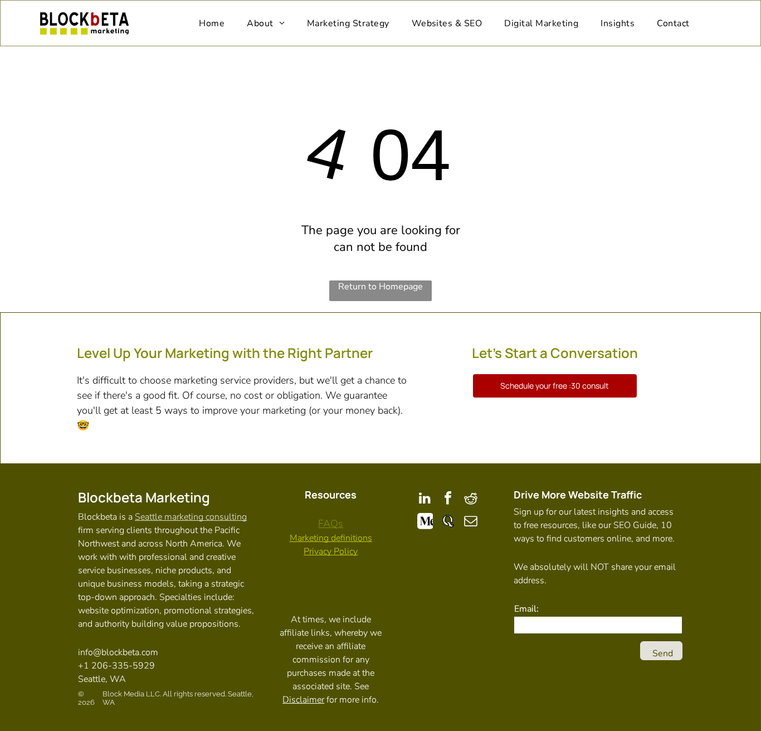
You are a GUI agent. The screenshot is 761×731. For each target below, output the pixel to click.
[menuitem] (212, 23)
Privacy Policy (331, 551)
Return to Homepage (380, 286)
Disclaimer (303, 700)
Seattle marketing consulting (191, 517)
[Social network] (425, 522)
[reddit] (471, 499)
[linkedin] (425, 499)
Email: (526, 609)
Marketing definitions (331, 538)
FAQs (330, 523)
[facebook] (448, 499)
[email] (471, 522)
